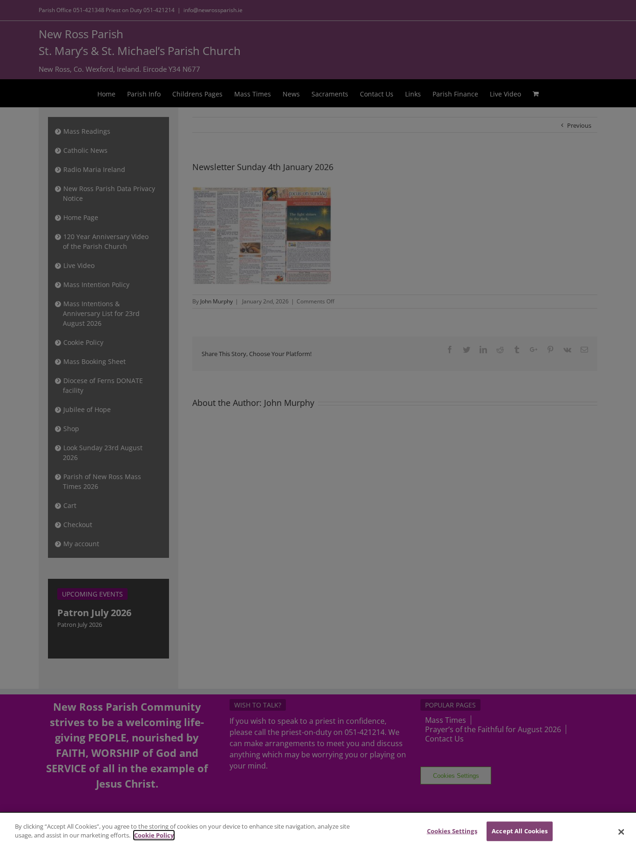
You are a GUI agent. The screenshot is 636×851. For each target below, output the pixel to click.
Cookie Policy (154, 835)
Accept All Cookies (520, 831)
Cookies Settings (452, 831)
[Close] (621, 832)
